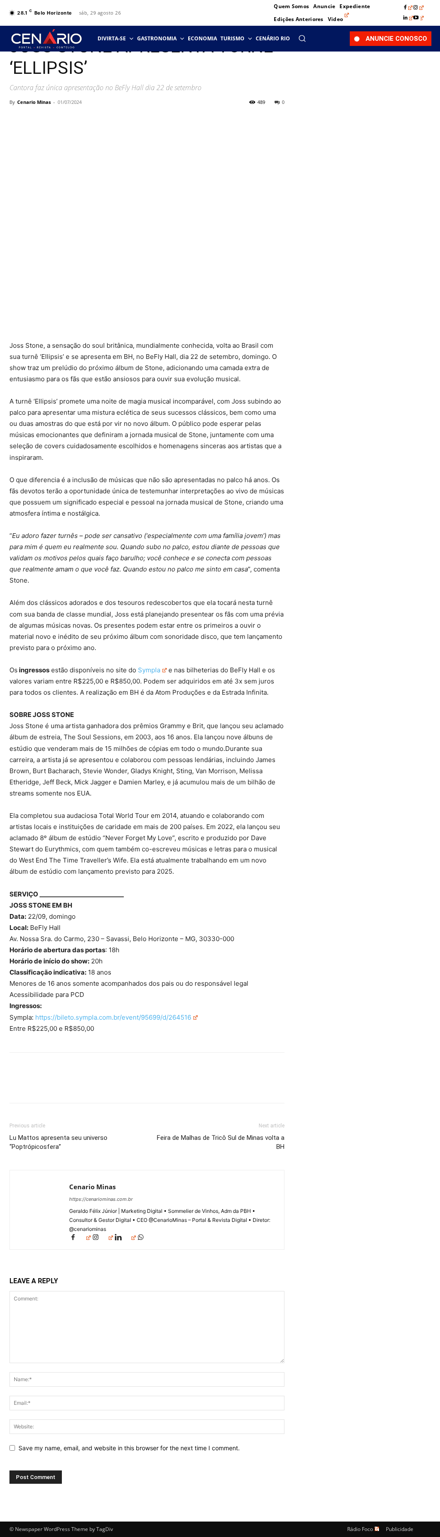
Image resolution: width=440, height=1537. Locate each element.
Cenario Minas (34, 102)
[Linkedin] (408, 18)
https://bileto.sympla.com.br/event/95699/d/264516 (113, 1017)
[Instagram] (418, 8)
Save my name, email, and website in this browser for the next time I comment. (129, 1448)
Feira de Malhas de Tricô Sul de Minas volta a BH (220, 1142)
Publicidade (399, 1529)
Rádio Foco (360, 1529)
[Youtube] (418, 18)
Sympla (149, 670)
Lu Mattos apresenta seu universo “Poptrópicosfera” (58, 1142)
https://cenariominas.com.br (101, 1199)
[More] (98, 121)
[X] (37, 121)
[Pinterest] (57, 121)
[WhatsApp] (77, 121)
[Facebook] (408, 8)
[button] (302, 38)
